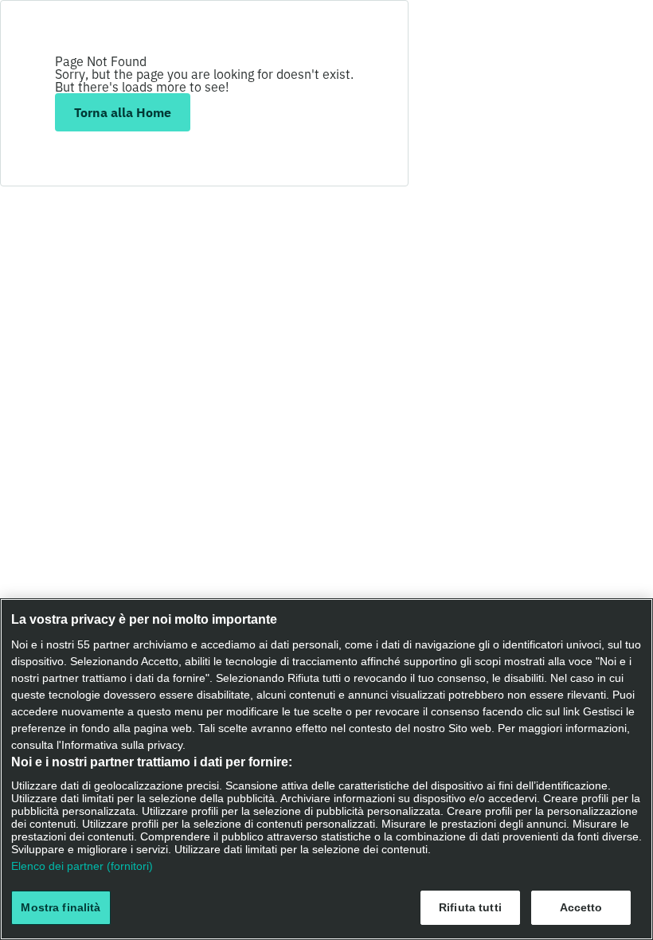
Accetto (581, 907)
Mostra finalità (60, 907)
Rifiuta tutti (470, 907)
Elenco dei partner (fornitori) (82, 866)
